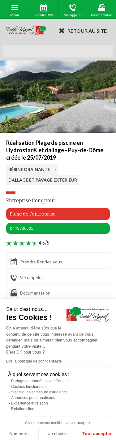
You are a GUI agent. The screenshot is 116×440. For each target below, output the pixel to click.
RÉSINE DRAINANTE (29, 169)
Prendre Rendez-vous (41, 261)
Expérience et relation (29, 403)
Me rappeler (31, 277)
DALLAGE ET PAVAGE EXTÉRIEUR (42, 179)
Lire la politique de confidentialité (34, 361)
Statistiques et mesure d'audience (39, 392)
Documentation (35, 292)
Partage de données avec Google (39, 381)
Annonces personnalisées (33, 398)
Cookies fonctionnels (28, 386)
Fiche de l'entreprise (33, 214)
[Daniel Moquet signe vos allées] (26, 30)
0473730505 (21, 228)
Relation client (23, 409)
